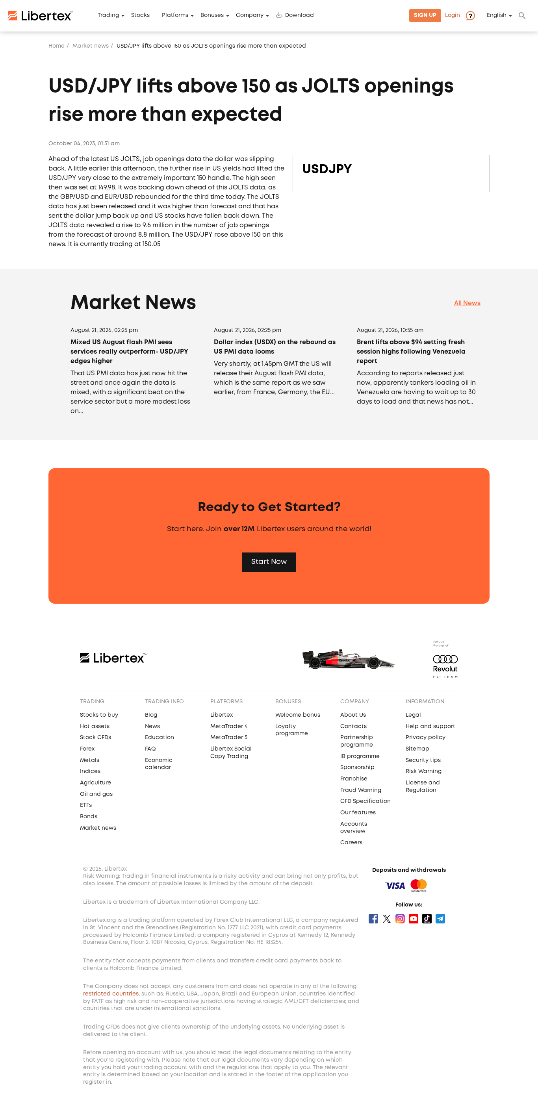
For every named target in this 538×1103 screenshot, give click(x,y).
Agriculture (95, 782)
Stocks (140, 15)
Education (159, 737)
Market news (90, 46)
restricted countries (111, 994)
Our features (358, 812)
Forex (87, 749)
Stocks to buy (99, 715)
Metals (89, 760)
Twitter (386, 918)
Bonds (88, 816)
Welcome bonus (297, 715)
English (496, 15)
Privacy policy (425, 737)
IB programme (360, 756)
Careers (351, 842)
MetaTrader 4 (229, 726)
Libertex (221, 715)
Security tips (423, 760)
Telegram (440, 918)
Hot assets (94, 726)
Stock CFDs (95, 737)
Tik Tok (427, 918)
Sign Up (425, 15)
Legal (413, 715)
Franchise (353, 779)
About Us (353, 715)
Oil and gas (96, 794)
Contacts (353, 726)
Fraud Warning (360, 790)
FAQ (150, 749)
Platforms (175, 15)
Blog (151, 715)
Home (56, 46)
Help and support (430, 726)
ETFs (86, 805)
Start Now (269, 562)
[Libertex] (40, 16)
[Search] (522, 15)
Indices (90, 771)
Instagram (400, 918)
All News (467, 303)
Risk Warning (424, 771)
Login (452, 15)
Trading (108, 15)
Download (299, 15)
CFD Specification (365, 801)
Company (249, 15)
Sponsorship (357, 767)
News (152, 726)
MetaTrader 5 (228, 737)
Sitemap (417, 749)
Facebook (373, 918)
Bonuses (212, 15)
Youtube (413, 918)
